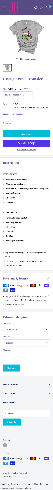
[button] (31, 107)
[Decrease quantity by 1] (16, 123)
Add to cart (26, 133)
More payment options (26, 149)
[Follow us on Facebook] (5, 445)
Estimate (11, 368)
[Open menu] (4, 8)
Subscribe (11, 422)
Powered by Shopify (9, 476)
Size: (15, 89)
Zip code (6, 350)
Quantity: (7, 123)
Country (6, 323)
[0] (47, 7)
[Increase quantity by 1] (32, 123)
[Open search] (36, 7)
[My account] (41, 7)
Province (6, 336)
